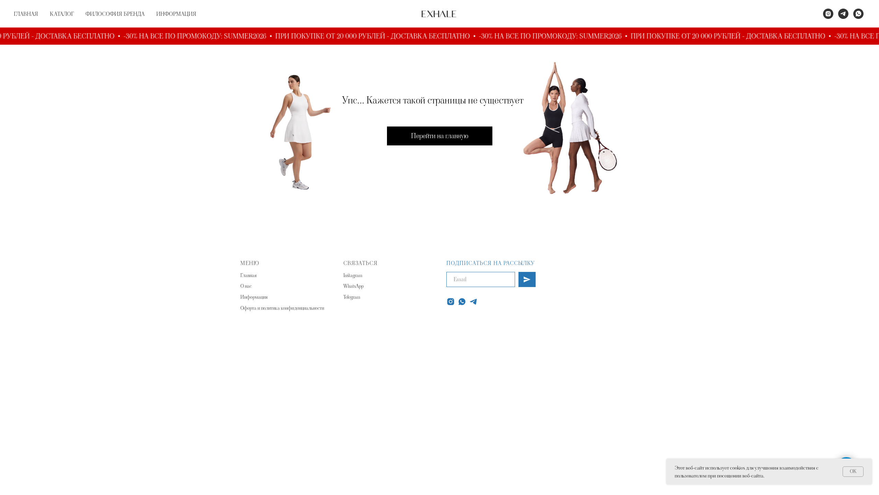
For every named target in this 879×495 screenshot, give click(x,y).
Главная (248, 275)
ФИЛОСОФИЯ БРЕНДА (115, 14)
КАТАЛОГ (62, 14)
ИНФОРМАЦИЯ (176, 14)
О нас (246, 286)
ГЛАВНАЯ (26, 14)
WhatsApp (353, 286)
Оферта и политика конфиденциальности (282, 308)
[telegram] (843, 14)
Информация (253, 297)
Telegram (351, 297)
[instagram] (828, 14)
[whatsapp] (858, 14)
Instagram (352, 275)
